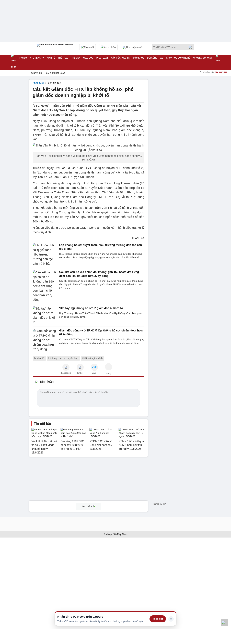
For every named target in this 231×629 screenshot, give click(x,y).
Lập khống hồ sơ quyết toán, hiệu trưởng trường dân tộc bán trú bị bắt (100, 246)
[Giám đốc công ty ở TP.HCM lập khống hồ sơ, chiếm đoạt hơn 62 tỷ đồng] (45, 340)
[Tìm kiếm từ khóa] (191, 47)
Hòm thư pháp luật (55, 73)
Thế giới (75, 58)
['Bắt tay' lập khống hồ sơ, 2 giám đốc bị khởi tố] (45, 315)
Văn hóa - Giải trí (120, 58)
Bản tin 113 (36, 73)
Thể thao (63, 58)
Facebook (66, 373)
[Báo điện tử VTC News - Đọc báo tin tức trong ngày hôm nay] (55, 48)
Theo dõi (158, 618)
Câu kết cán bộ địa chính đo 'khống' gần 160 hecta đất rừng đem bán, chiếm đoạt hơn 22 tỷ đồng (99, 273)
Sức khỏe (138, 58)
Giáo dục (88, 58)
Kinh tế (51, 58)
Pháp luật (102, 58)
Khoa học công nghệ (178, 58)
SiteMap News (120, 534)
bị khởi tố (39, 358)
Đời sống (152, 58)
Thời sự (23, 58)
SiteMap (107, 534)
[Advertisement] (176, 130)
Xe (161, 58)
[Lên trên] (224, 622)
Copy (108, 373)
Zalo (94, 373)
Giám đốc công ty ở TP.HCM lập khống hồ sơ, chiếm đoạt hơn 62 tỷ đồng (101, 332)
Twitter (80, 373)
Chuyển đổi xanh (203, 58)
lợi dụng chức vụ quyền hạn (63, 358)
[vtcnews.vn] (66, 367)
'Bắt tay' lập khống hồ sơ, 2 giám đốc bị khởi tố (91, 308)
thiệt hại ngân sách (92, 358)
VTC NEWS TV (37, 58)
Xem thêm (87, 506)
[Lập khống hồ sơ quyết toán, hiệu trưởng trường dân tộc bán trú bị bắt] (45, 254)
